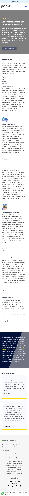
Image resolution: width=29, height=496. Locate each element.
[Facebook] (8, 486)
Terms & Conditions (14, 481)
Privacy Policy (14, 483)
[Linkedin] (17, 486)
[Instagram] (21, 486)
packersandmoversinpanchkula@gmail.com (11, 453)
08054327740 (15, 1)
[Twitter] (12, 486)
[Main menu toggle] (26, 6)
